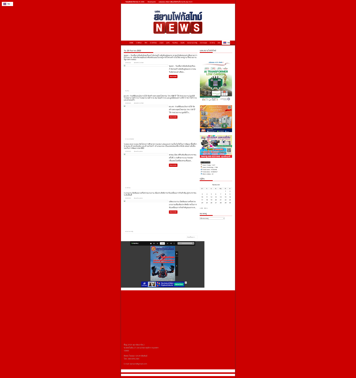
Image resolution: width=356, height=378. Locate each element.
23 (230, 200)
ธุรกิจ (168, 43)
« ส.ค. (201, 208)
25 (207, 203)
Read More (173, 76)
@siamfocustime (138, 151)
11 (207, 197)
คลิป (219, 43)
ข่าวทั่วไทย (153, 43)
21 (220, 200)
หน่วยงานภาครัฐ (192, 43)
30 (230, 203)
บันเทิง (182, 43)
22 (225, 200)
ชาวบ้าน (212, 43)
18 (207, 200)
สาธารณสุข (203, 43)
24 (202, 203)
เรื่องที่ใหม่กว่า (191, 237)
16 (230, 197)
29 (225, 203)
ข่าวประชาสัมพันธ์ (129, 139)
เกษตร (161, 43)
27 (216, 203)
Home (131, 43)
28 (220, 203)
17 (202, 200)
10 (202, 197)
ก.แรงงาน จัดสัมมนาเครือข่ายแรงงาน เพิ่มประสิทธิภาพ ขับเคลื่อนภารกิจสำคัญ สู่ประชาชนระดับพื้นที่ (160, 194)
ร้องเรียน (175, 43)
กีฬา (146, 43)
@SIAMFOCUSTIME (139, 62)
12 (211, 197)
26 (211, 203)
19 (211, 200)
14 (220, 197)
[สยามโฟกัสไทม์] (125, 42)
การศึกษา (139, 43)
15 (225, 197)
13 (216, 197)
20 (216, 200)
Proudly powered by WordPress (165, 375)
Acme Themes (196, 375)
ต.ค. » (206, 208)
